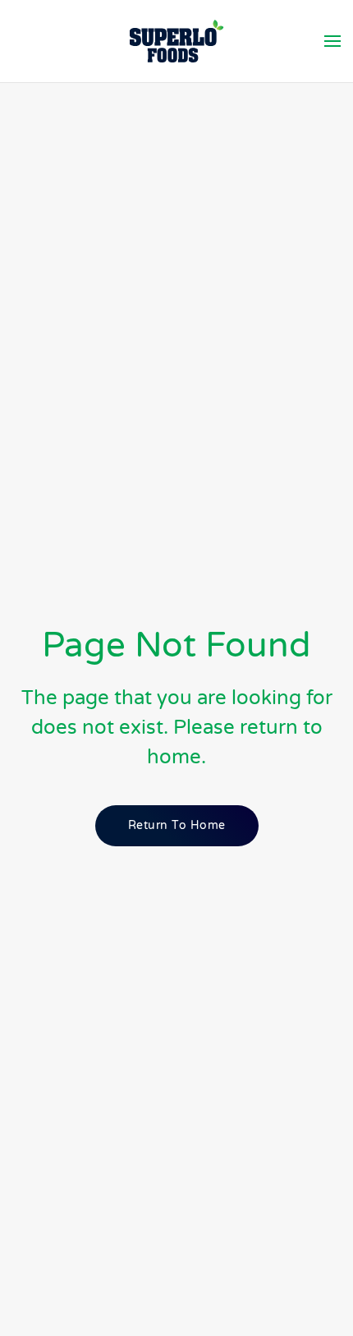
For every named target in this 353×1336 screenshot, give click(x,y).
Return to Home (177, 825)
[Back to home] (177, 41)
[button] (332, 41)
